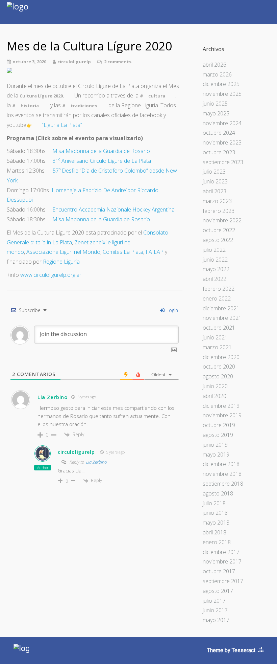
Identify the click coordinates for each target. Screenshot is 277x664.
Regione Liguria (61, 261)
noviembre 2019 (222, 415)
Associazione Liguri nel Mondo (63, 252)
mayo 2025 (216, 113)
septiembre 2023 (223, 162)
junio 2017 (215, 610)
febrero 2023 (218, 211)
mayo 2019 (216, 454)
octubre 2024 (219, 132)
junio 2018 (215, 512)
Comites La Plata (123, 252)
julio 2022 (214, 249)
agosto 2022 (218, 240)
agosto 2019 (218, 435)
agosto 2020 (218, 376)
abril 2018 (214, 532)
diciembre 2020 (221, 357)
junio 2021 (215, 337)
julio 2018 (214, 503)
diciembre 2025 (221, 84)
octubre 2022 (219, 230)
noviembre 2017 (222, 561)
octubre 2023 (219, 152)
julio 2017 (214, 600)
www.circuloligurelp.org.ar (50, 275)
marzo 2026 (217, 74)
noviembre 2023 (222, 142)
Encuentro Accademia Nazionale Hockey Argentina (113, 209)
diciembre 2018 (221, 464)
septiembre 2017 (223, 581)
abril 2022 (214, 279)
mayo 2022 (216, 269)
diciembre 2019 (221, 406)
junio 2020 (215, 386)
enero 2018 (217, 542)
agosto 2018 (218, 493)
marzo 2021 (217, 347)
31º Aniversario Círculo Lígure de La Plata (101, 160)
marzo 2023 (217, 201)
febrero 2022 (218, 288)
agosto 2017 (218, 591)
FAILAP (154, 252)
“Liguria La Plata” (62, 125)
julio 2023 (214, 171)
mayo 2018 (216, 522)
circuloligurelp (76, 452)
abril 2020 (214, 396)
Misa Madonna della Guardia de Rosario (101, 151)
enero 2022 (217, 298)
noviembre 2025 (222, 93)
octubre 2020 (219, 366)
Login (171, 310)
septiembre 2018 (223, 483)
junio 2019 (215, 444)
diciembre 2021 (221, 308)
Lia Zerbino (96, 462)
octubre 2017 (219, 571)
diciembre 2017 (221, 552)
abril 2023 (214, 191)
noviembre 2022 (222, 220)
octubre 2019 (219, 425)
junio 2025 (215, 103)
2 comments (117, 62)
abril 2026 (214, 64)
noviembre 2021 (222, 318)
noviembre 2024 (222, 123)
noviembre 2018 (222, 474)
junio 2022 (215, 259)
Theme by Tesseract (231, 650)
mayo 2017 (216, 620)
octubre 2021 (219, 327)
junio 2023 (215, 181)
